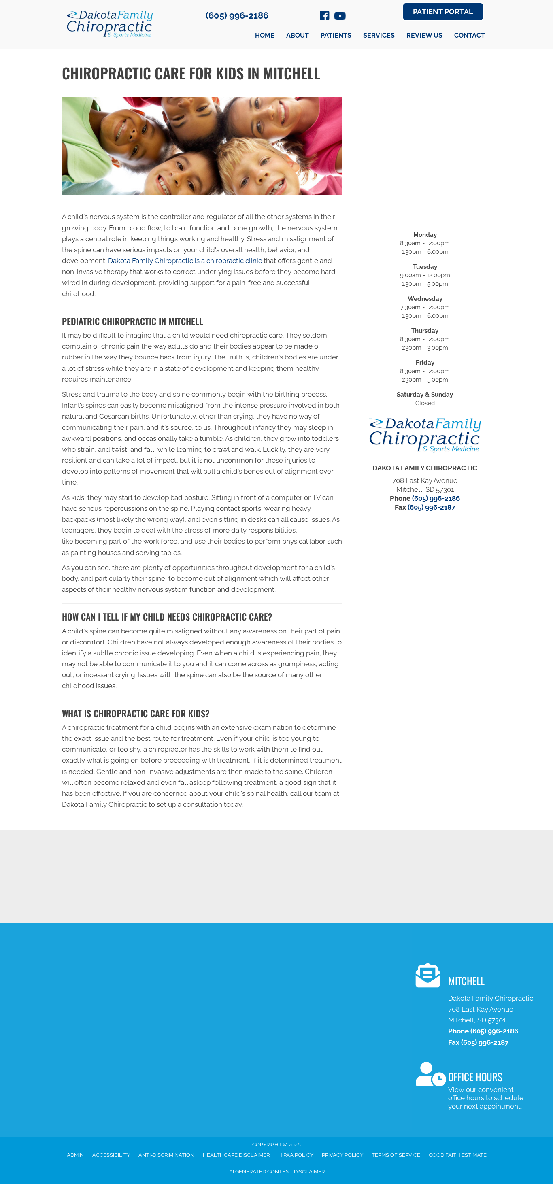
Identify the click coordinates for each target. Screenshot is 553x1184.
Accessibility (111, 1155)
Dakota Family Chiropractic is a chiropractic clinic (185, 261)
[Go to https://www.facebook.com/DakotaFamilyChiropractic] (324, 17)
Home (264, 35)
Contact (469, 35)
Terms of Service (396, 1155)
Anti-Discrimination (166, 1155)
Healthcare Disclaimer (236, 1155)
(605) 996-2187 (431, 507)
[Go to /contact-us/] (478, 1006)
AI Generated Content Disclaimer (277, 1172)
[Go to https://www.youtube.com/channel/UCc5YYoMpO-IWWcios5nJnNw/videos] (339, 17)
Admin (75, 1155)
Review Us (424, 35)
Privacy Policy (342, 1155)
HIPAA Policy (295, 1155)
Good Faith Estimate (458, 1155)
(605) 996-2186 (237, 15)
